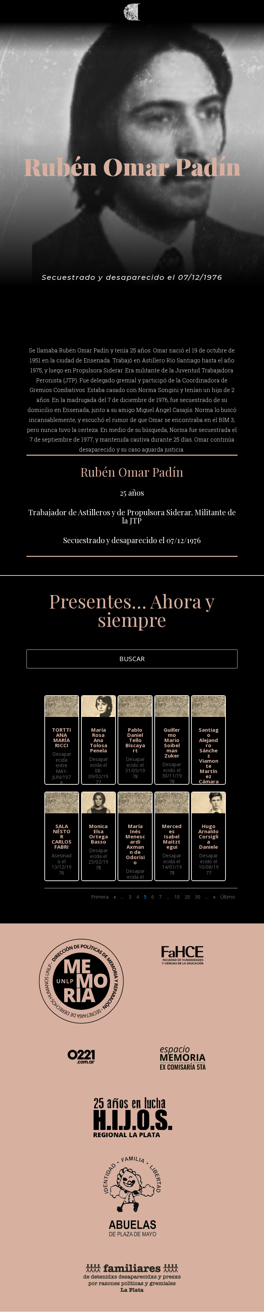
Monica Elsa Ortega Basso (98, 834)
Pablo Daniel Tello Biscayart (135, 740)
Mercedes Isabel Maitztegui (172, 836)
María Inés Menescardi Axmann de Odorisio (135, 844)
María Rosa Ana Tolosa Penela (98, 740)
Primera (100, 896)
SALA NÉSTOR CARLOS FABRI (62, 836)
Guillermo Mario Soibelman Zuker (172, 742)
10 (177, 896)
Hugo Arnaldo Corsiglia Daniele (208, 836)
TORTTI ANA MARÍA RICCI (61, 737)
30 (197, 896)
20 (187, 896)
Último (227, 896)
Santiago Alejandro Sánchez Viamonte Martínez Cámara (209, 755)
